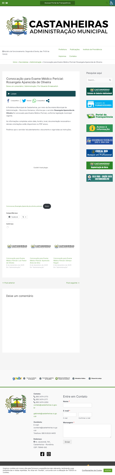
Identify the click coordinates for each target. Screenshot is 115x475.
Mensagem (68, 422)
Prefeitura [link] (63, 49)
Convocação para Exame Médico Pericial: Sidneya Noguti (62, 260)
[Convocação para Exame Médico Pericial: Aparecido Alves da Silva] (40, 246)
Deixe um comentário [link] (14, 86)
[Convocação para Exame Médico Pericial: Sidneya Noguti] (64, 246)
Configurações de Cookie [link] (92, 470)
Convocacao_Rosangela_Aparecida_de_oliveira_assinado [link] (24, 206)
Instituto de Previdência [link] (92, 49)
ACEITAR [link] (108, 470)
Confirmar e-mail (84, 418)
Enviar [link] (67, 442)
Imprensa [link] (62, 56)
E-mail (66, 411)
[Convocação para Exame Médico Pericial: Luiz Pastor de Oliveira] (17, 246)
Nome (66, 401)
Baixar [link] (47, 206)
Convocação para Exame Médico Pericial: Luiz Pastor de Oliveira (16, 260)
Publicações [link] (75, 49)
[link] (112, 2)
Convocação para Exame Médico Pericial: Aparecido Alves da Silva (39, 260)
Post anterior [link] (8, 283)
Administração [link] (30, 86)
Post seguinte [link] (72, 283)
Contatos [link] (73, 56)
